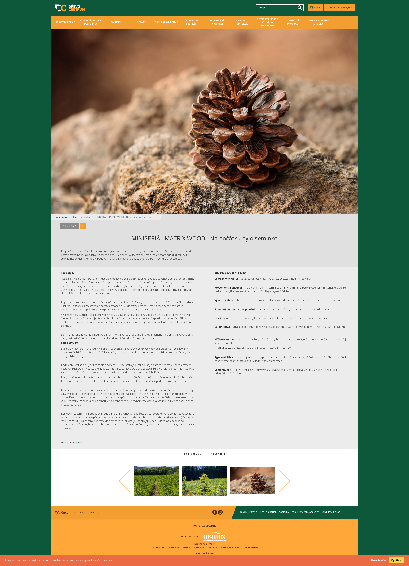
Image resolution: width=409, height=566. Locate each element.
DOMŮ (243, 512)
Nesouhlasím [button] (378, 560)
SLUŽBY (251, 512)
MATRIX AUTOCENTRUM (205, 547)
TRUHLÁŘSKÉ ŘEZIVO (166, 22)
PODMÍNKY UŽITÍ (299, 512)
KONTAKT (326, 512)
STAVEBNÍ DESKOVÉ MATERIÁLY (90, 22)
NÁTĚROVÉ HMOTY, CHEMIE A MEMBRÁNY (267, 22)
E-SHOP (336, 512)
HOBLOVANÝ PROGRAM (217, 22)
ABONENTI (314, 512)
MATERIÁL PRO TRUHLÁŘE (191, 22)
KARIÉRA (261, 512)
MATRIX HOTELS (250, 547)
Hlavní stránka (61, 216)
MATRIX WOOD (158, 547)
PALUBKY (116, 22)
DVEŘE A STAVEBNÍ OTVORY (318, 22)
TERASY (141, 22)
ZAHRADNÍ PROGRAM (293, 22)
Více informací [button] (105, 560)
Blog (74, 216)
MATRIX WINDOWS (230, 547)
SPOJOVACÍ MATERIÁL (242, 22)
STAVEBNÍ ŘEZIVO (65, 22)
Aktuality (85, 216)
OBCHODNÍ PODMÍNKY (278, 512)
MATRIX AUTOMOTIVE (179, 547)
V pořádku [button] (396, 560)
